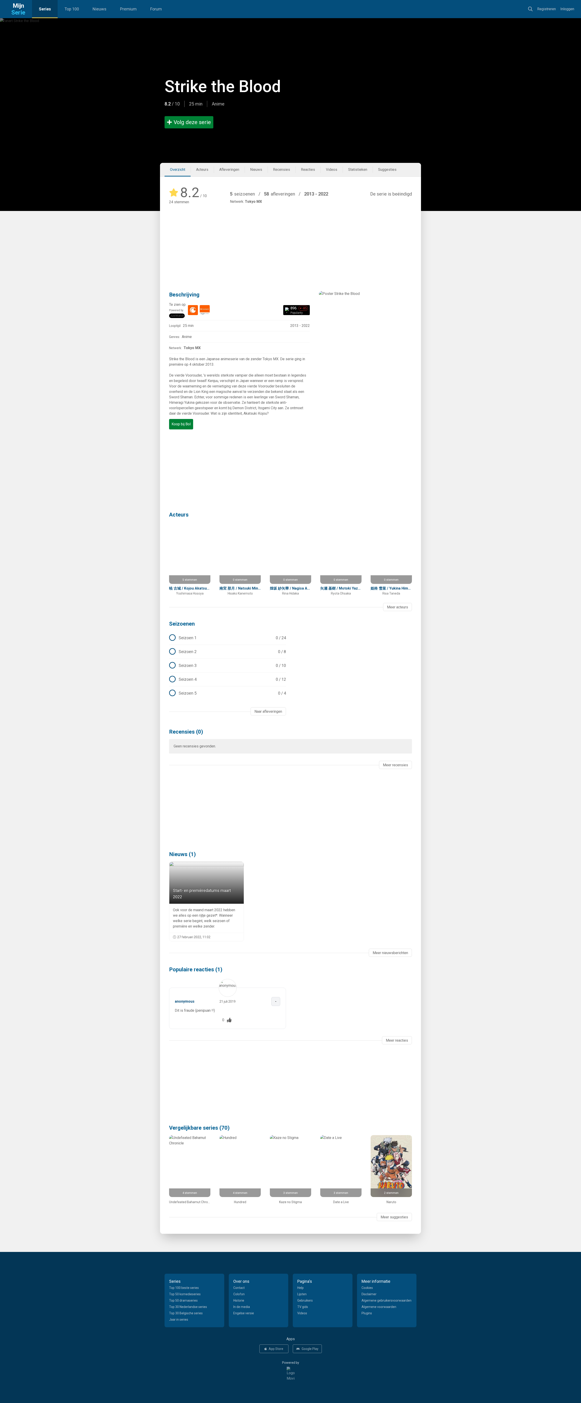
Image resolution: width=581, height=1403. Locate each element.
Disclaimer (369, 1294)
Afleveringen (229, 169)
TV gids (302, 1307)
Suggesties (387, 169)
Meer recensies (395, 765)
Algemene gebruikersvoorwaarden (386, 1300)
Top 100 (71, 9)
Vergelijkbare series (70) (199, 1128)
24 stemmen (179, 202)
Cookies (367, 1288)
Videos (331, 169)
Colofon (239, 1294)
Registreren (546, 9)
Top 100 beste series (184, 1288)
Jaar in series (178, 1319)
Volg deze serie (192, 122)
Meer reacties (397, 1040)
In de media (241, 1307)
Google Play (310, 1349)
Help (300, 1288)
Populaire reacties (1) (195, 969)
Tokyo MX (253, 201)
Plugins (367, 1313)
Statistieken (357, 169)
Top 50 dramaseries (183, 1300)
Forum (156, 9)
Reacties (308, 169)
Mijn (18, 9)
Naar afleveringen (268, 711)
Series (45, 9)
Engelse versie (243, 1313)
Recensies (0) (186, 732)
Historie (238, 1300)
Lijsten (302, 1294)
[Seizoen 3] (227, 665)
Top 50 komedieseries (185, 1294)
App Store (276, 1349)
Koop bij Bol (181, 424)
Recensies (281, 169)
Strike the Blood (223, 86)
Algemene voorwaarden (379, 1307)
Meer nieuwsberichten (390, 953)
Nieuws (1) (182, 854)
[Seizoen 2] (227, 652)
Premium (128, 9)
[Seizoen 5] (227, 693)
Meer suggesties (394, 1217)
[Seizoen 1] (227, 638)
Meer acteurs (397, 607)
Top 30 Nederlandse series (188, 1307)
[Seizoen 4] (227, 679)
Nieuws (99, 9)
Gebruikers (305, 1300)
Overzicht (177, 169)
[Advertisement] (290, 241)
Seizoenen (182, 624)
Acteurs (202, 169)
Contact (239, 1288)
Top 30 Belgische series (186, 1313)
